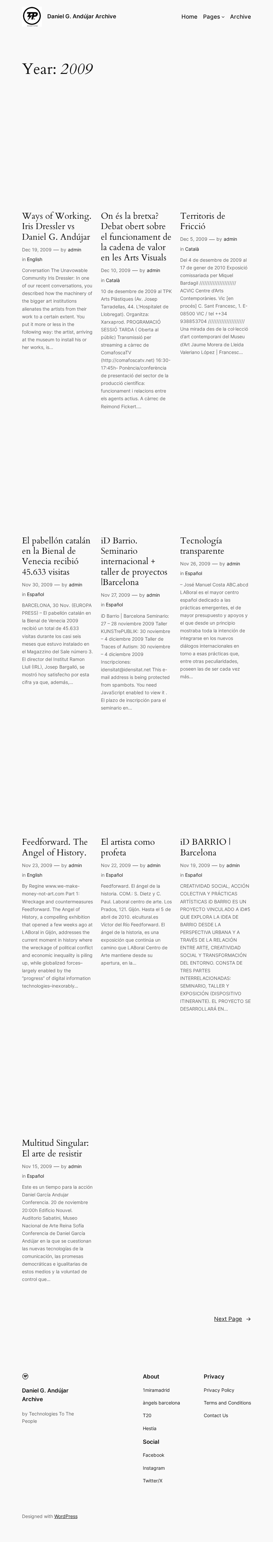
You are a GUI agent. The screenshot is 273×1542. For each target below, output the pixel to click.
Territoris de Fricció (202, 221)
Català (113, 280)
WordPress (66, 1516)
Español (35, 594)
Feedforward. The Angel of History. (55, 847)
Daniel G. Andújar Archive (81, 16)
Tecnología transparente (202, 545)
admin (74, 249)
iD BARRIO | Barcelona (205, 847)
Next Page (232, 1319)
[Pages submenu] (223, 16)
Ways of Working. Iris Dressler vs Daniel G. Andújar (57, 226)
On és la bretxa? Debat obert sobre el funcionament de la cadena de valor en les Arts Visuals (136, 237)
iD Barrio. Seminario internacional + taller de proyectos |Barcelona (134, 561)
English (34, 259)
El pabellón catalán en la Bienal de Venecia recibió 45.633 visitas (56, 556)
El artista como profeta (128, 847)
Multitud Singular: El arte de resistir (55, 1148)
